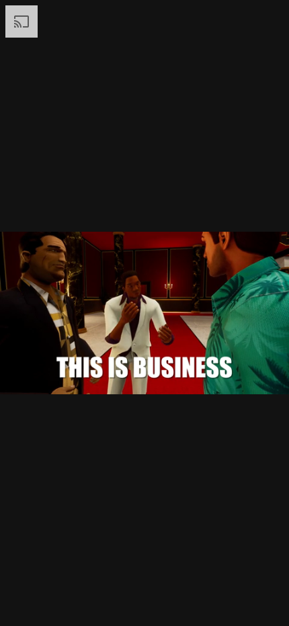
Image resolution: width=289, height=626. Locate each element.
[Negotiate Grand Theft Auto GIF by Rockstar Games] (144, 313)
